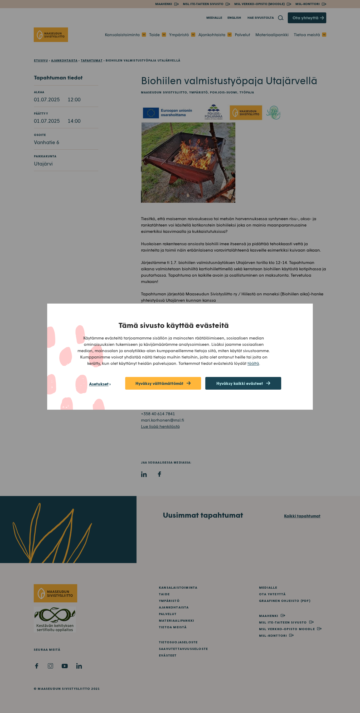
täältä (253, 363)
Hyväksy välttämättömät (159, 383)
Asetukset (99, 383)
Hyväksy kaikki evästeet (239, 383)
